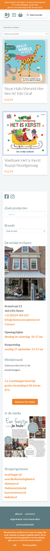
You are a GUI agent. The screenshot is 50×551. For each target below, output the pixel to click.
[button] (14, 15)
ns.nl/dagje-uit (13, 474)
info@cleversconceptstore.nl (22, 319)
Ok (14, 545)
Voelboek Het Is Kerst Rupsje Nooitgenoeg (23, 163)
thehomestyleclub (15, 488)
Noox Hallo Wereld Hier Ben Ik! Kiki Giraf (24, 91)
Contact (10, 324)
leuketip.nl (11, 497)
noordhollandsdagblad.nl (20, 479)
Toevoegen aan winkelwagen (25, 79)
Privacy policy (30, 545)
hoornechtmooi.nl (15, 492)
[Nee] (46, 540)
